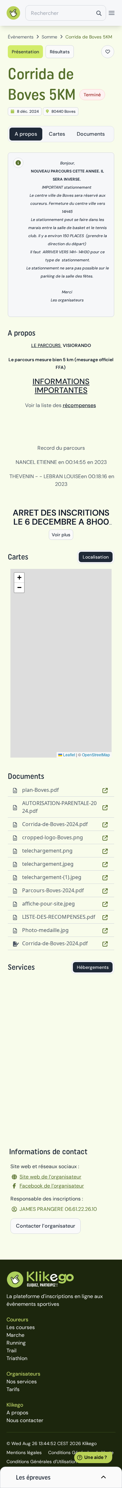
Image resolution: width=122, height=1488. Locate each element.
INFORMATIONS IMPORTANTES (61, 385)
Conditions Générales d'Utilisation (42, 1461)
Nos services (22, 1381)
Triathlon (17, 1358)
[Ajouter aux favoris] (107, 51)
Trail (12, 1350)
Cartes (57, 134)
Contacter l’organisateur (45, 1225)
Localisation (96, 557)
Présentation (25, 52)
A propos (26, 134)
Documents (91, 134)
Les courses (21, 1327)
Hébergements (93, 967)
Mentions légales (24, 1452)
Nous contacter (25, 1420)
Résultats (60, 52)
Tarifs (13, 1389)
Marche (15, 1335)
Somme (49, 37)
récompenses (79, 405)
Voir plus (61, 535)
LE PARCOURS (46, 345)
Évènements (21, 37)
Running (16, 1342)
